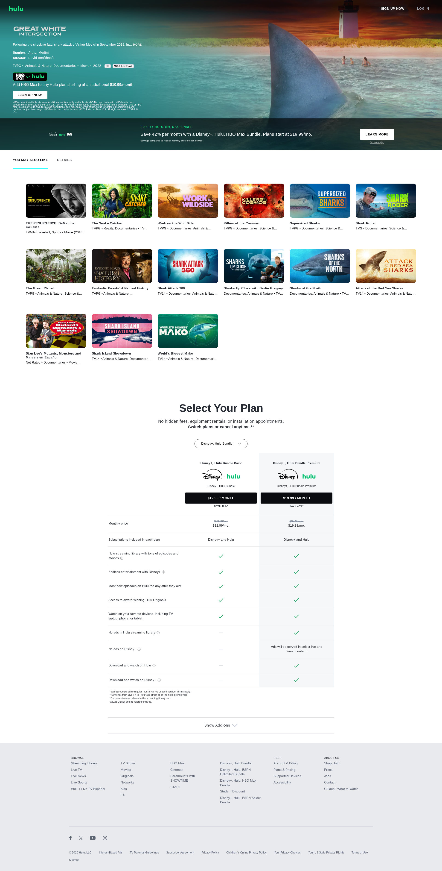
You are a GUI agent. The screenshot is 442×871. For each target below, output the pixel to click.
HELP (277, 758)
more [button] (137, 44)
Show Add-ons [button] (217, 725)
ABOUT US (331, 758)
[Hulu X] (84, 837)
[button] (30, 159)
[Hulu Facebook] (74, 837)
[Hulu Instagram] (105, 837)
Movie (84, 65)
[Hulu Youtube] (96, 837)
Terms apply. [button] (184, 692)
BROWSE (77, 758)
